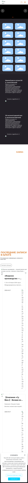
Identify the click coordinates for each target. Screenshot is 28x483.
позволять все (14, 479)
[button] (15, 17)
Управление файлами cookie (14, 475)
